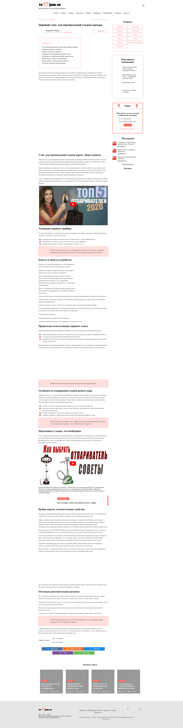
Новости (127, 13)
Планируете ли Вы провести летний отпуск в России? (127, 143)
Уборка (88, 13)
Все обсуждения (127, 164)
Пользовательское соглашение (105, 717)
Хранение (79, 13)
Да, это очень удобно (125, 118)
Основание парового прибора (51, 49)
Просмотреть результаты (128, 129)
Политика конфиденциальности (124, 717)
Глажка (71, 13)
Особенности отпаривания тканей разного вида (57, 56)
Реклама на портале (84, 717)
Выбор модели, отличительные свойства (55, 61)
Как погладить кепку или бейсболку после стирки (76, 503)
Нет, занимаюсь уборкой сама (127, 121)
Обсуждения (107, 13)
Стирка (63, 13)
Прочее (120, 34)
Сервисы (118, 13)
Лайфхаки (97, 13)
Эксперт (93, 717)
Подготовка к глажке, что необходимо (54, 58)
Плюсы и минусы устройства (51, 51)
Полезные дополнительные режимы (54, 63)
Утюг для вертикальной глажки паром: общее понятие (59, 47)
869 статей (68, 32)
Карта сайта (106, 719)
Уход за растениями (135, 42)
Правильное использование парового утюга (56, 54)
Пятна (56, 13)
